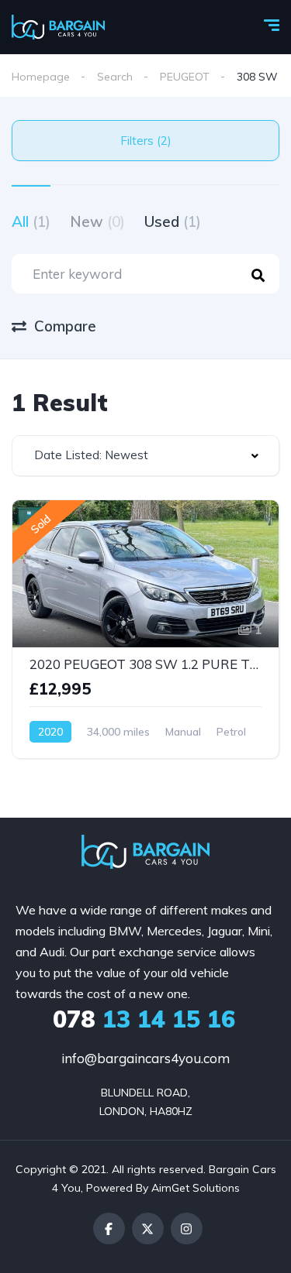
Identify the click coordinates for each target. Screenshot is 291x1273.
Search (115, 77)
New (97, 221)
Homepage (41, 77)
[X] (148, 1228)
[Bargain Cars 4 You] (58, 27)
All (31, 221)
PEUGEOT (185, 77)
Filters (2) (145, 140)
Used (172, 221)
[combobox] (145, 455)
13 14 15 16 (144, 1019)
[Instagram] (187, 1228)
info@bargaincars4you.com (145, 1058)
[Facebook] (109, 1228)
